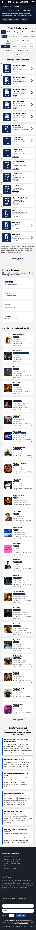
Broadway (8, 50)
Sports (32, 46)
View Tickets (32, 65)
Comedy (23, 46)
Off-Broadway (19, 50)
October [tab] (18, 36)
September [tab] (11, 36)
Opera (18, 55)
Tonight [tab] (16, 32)
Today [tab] (9, 32)
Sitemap (15, 926)
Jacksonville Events (7, 6)
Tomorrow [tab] (25, 32)
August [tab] (4, 36)
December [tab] (32, 36)
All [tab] (3, 32)
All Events (5, 46)
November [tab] (25, 36)
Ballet (29, 50)
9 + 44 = (4, 915)
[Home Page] (18, 2)
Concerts (14, 46)
